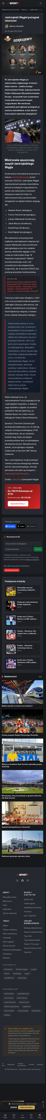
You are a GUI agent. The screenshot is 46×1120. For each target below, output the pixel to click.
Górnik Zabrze (22, 998)
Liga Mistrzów (9, 978)
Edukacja (6, 958)
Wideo (5, 926)
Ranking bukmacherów (33, 928)
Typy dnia (28, 936)
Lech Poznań (8, 998)
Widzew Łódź (24, 1002)
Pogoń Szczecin (10, 1002)
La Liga (33, 969)
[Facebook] (22, 880)
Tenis (5, 905)
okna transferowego (20, 177)
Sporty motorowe (10, 913)
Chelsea (7, 1015)
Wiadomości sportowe (10, 10)
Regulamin (11, 1064)
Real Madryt (36, 1011)
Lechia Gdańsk (23, 1011)
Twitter (22, 526)
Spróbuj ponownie (11, 570)
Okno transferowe (10, 934)
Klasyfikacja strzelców (32, 908)
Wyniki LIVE (28, 899)
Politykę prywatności (32, 559)
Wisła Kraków (9, 994)
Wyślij (38, 549)
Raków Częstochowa (11, 1006)
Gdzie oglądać (8, 942)
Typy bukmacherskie (32, 940)
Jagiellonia (26, 1006)
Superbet (27, 952)
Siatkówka (34, 10)
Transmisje (7, 938)
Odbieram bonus (26, 1107)
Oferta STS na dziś (31, 944)
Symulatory (7, 954)
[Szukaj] (40, 3)
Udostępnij (11, 526)
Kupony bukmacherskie (33, 932)
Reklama (40, 1064)
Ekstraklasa (8, 969)
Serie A (6, 974)
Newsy (24, 10)
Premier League (21, 969)
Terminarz (28, 912)
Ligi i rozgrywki (30, 916)
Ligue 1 (27, 974)
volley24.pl (16, 479)
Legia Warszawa (23, 994)
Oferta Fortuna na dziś (32, 948)
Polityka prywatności (22, 1064)
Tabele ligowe (29, 903)
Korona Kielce (9, 1011)
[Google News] (28, 880)
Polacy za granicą (10, 930)
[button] (22, 131)
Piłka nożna (7, 901)
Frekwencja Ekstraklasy (12, 950)
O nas (3, 1064)
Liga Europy (22, 978)
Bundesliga (17, 974)
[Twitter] (17, 880)
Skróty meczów (9, 946)
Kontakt (31, 1064)
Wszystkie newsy (9, 897)
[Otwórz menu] (3, 3)
